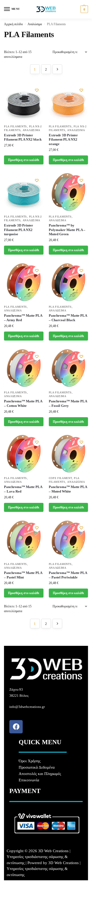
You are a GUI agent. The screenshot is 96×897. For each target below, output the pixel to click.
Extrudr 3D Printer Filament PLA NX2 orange (63, 139)
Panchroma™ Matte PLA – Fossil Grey (68, 403)
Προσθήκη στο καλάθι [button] (23, 160)
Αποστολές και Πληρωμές (40, 774)
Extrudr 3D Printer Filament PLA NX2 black (23, 137)
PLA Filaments (15, 126)
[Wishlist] (37, 90)
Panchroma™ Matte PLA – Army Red (23, 317)
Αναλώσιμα (34, 24)
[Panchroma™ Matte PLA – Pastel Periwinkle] (68, 539)
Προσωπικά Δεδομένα (37, 767)
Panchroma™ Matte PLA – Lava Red (23, 489)
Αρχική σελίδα (13, 24)
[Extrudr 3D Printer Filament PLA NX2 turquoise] (23, 192)
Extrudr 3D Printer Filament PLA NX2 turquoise (18, 229)
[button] (83, 9)
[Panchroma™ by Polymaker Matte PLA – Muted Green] (68, 192)
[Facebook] (16, 726)
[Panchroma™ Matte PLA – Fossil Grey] (68, 368)
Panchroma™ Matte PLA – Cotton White (23, 403)
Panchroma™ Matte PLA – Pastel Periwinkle (68, 575)
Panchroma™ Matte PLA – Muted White (68, 489)
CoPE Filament (60, 478)
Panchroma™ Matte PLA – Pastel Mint (23, 575)
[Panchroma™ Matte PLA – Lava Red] (23, 453)
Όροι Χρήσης (30, 761)
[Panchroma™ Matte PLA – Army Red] (23, 282)
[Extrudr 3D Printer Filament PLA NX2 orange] (68, 101)
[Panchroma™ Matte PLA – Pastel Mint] (23, 539)
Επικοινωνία (29, 780)
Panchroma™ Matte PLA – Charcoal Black (68, 317)
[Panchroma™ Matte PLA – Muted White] (68, 453)
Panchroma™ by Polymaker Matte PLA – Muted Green (67, 229)
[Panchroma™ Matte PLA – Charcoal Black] (68, 282)
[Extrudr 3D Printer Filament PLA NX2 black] (23, 101)
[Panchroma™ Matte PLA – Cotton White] (23, 368)
